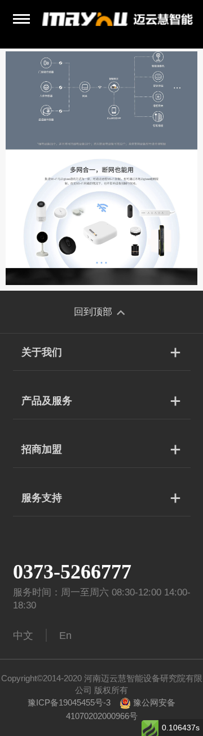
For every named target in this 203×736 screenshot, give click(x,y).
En (65, 635)
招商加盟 (41, 449)
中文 (23, 635)
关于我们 (41, 352)
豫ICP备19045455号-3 (69, 702)
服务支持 (41, 497)
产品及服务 (46, 400)
